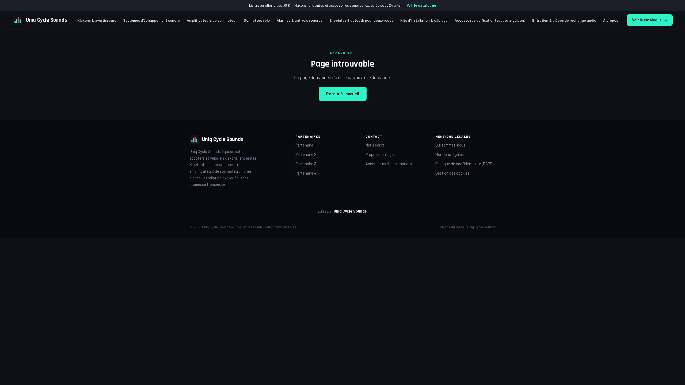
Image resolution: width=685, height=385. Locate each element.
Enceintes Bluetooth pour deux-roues (361, 20)
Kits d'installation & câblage (424, 20)
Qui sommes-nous (450, 145)
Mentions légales (449, 154)
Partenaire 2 (305, 154)
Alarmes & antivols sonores (299, 20)
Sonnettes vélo (257, 20)
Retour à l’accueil (342, 93)
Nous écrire (375, 145)
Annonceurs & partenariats (389, 163)
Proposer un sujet (380, 154)
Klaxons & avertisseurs (96, 20)
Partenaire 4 (305, 173)
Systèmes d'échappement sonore (151, 20)
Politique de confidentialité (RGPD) (464, 163)
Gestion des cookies (452, 173)
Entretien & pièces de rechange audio (564, 20)
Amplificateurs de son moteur (212, 20)
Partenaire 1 (305, 145)
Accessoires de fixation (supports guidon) (490, 20)
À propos (610, 20)
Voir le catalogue (421, 5)
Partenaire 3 (305, 163)
